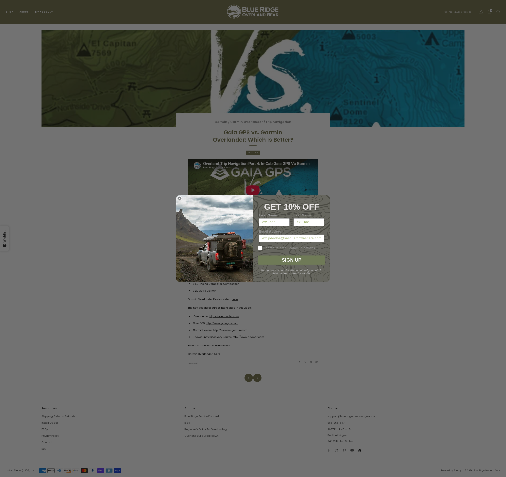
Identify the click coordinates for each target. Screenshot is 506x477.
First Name (268, 215)
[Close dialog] (179, 199)
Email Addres (270, 231)
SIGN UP (291, 260)
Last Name (302, 215)
